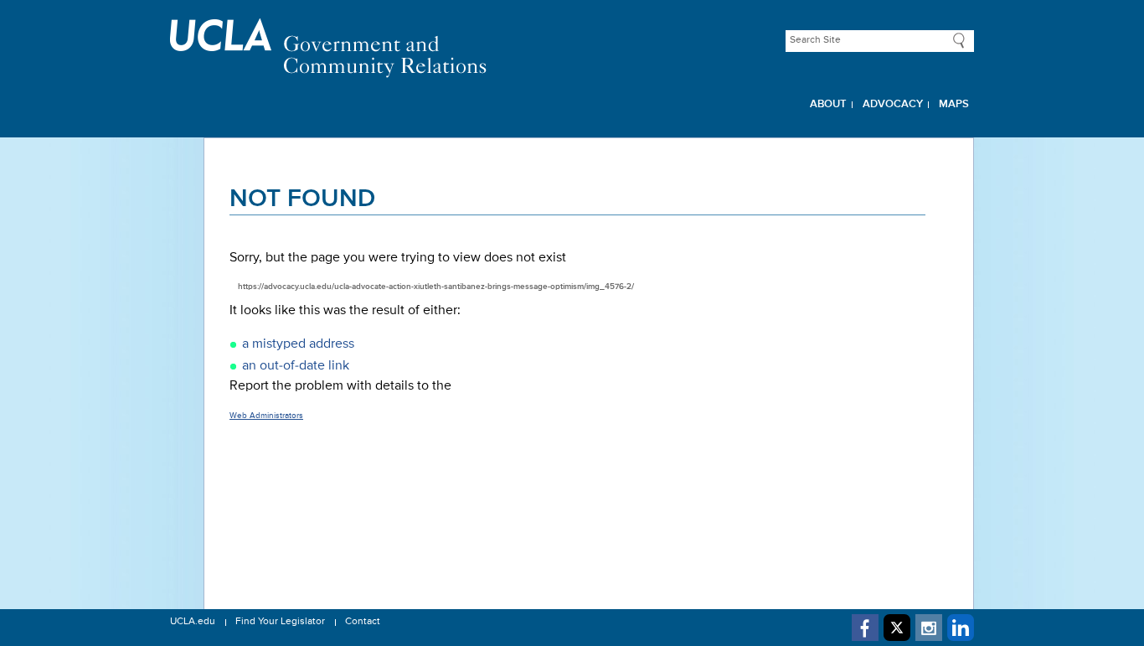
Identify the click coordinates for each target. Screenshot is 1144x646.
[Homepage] (572, 48)
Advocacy (893, 104)
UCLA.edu (192, 622)
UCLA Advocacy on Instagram (928, 627)
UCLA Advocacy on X (897, 627)
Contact (362, 622)
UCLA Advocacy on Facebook (865, 627)
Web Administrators (266, 415)
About (828, 104)
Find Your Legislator (280, 622)
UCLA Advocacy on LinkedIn (960, 627)
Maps (954, 104)
